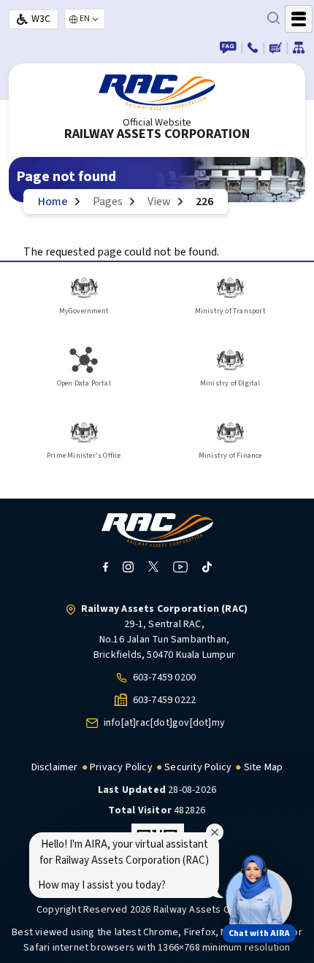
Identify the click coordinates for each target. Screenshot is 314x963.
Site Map (263, 767)
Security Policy (197, 767)
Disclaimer (54, 767)
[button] (254, 896)
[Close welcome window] (214, 832)
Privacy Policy (121, 767)
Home (53, 201)
